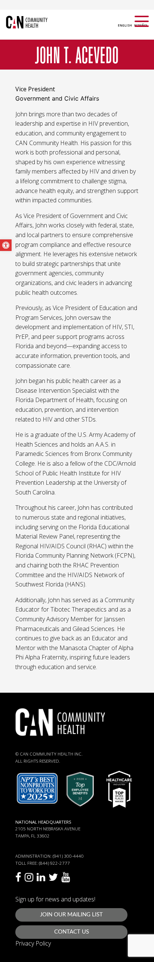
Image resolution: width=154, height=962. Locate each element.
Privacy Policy (33, 943)
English (125, 25)
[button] (6, 245)
